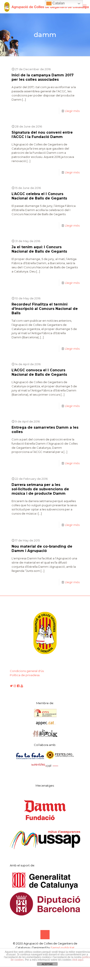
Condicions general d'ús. (27, 671)
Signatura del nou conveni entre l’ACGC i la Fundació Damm (42, 134)
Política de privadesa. (25, 675)
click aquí (77, 959)
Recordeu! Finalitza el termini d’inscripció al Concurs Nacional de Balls (45, 308)
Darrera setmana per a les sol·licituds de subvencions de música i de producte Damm (40, 489)
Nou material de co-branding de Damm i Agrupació (42, 548)
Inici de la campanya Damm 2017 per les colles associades (43, 77)
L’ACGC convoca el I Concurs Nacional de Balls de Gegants (39, 372)
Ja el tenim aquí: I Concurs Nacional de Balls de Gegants (39, 249)
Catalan (58, 3)
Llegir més (72, 111)
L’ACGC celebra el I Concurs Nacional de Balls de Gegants (39, 196)
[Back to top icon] (45, 934)
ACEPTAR (47, 964)
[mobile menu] (84, 6)
